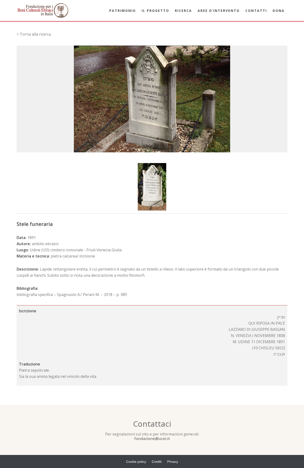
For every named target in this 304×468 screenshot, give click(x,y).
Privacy (172, 461)
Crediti (157, 461)
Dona (279, 10)
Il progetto (155, 10)
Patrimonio (122, 10)
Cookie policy (136, 461)
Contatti (256, 10)
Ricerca (183, 10)
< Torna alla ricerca (34, 34)
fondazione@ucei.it (152, 438)
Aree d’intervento (219, 10)
